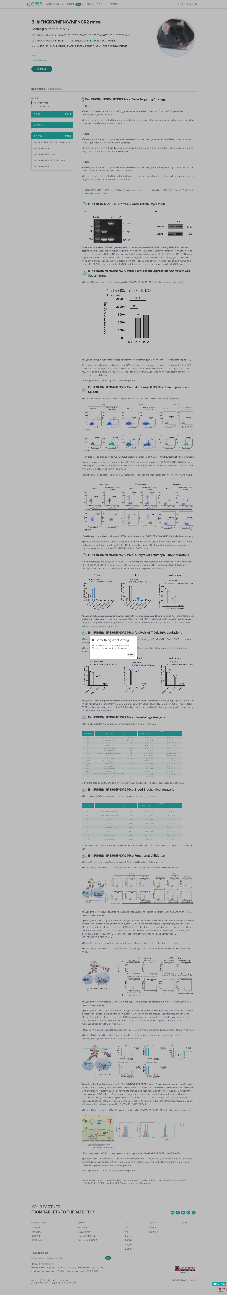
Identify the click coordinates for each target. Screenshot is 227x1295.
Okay (130, 654)
